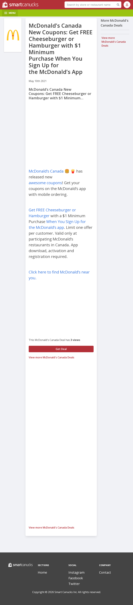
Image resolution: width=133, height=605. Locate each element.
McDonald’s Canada (46, 171)
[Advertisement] (61, 131)
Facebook (75, 578)
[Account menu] (127, 4)
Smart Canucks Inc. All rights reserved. (77, 592)
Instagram (76, 572)
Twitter (74, 584)
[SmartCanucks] (21, 4)
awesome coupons (45, 182)
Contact (105, 572)
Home (42, 572)
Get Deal (61, 349)
